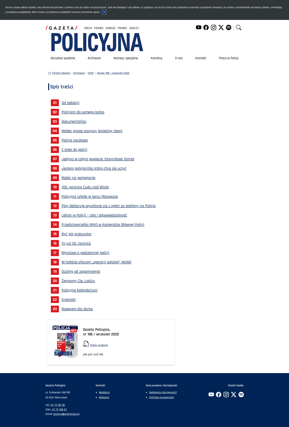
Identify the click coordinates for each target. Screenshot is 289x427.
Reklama (104, 397)
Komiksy (157, 58)
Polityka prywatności (161, 397)
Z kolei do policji (74, 149)
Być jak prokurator (76, 234)
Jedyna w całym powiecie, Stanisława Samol (98, 159)
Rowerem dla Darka (77, 309)
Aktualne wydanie (63, 58)
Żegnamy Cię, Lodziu (78, 280)
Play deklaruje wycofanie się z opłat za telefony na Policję (109, 205)
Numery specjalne (126, 58)
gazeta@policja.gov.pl (66, 414)
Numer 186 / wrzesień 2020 (113, 73)
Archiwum (94, 58)
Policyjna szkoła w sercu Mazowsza (90, 196)
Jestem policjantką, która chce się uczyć (94, 168)
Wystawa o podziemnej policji (85, 252)
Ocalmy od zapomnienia (81, 271)
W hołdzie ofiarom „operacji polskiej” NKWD (96, 262)
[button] (238, 28)
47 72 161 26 (58, 405)
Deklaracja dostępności (163, 392)
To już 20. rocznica (76, 243)
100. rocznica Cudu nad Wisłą (85, 187)
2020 (91, 73)
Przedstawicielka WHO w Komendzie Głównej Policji (103, 224)
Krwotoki (69, 299)
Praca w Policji (228, 58)
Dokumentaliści (74, 121)
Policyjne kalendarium (80, 290)
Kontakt (200, 58)
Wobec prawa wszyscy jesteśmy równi (92, 130)
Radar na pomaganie (78, 177)
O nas (179, 58)
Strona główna (61, 73)
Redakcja (104, 392)
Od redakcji (70, 102)
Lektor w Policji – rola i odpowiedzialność (94, 215)
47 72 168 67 (59, 409)
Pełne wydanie (99, 345)
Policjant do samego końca (83, 112)
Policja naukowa (75, 140)
